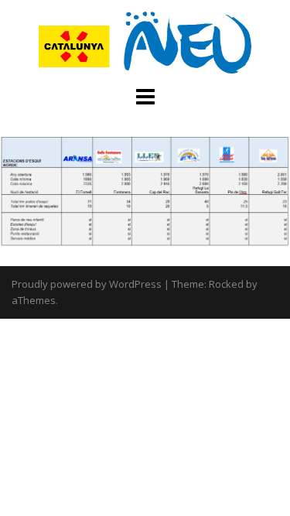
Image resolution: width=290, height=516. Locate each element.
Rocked (226, 284)
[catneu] (145, 41)
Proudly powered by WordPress (87, 284)
